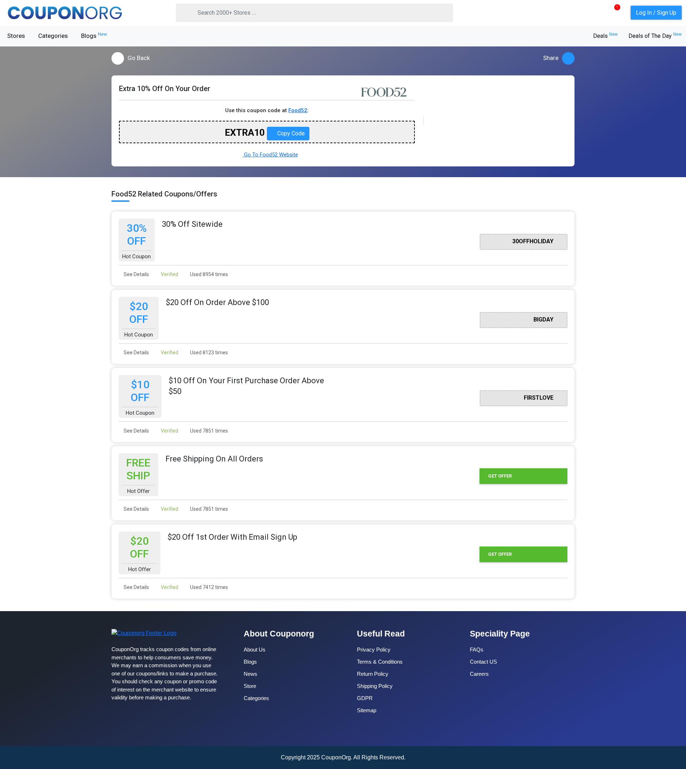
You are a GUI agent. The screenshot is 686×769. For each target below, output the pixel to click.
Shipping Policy (375, 686)
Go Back (139, 57)
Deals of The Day (655, 36)
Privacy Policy (374, 649)
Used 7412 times (208, 587)
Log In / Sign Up (656, 12)
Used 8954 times (208, 274)
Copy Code (290, 133)
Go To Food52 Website (270, 154)
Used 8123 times (208, 352)
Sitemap (366, 710)
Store (250, 686)
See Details (136, 274)
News (250, 674)
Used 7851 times (208, 431)
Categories (53, 35)
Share (550, 57)
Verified (169, 274)
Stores (16, 35)
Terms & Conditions (380, 662)
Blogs (94, 35)
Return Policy (372, 674)
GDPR (365, 698)
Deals (605, 36)
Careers (479, 674)
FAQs (476, 649)
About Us (254, 649)
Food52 (297, 110)
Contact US (483, 662)
